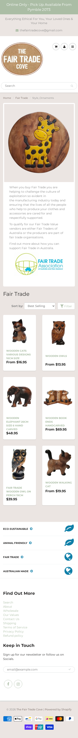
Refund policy (13, 636)
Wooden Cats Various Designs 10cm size (18, 354)
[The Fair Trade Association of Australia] (39, 264)
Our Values (11, 615)
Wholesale (10, 611)
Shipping (9, 623)
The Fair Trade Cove (29, 709)
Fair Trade (21, 97)
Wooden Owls (56, 355)
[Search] (72, 86)
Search (8, 602)
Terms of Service (15, 627)
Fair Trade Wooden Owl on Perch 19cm (18, 491)
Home (7, 97)
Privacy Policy (13, 631)
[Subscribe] (69, 669)
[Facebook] (8, 684)
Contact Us (11, 619)
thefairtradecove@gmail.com (41, 30)
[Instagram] (18, 684)
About (7, 606)
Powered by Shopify (58, 709)
